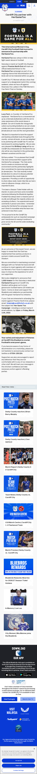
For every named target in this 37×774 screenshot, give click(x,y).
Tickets (11, 1)
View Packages (9, 699)
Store (26, 1)
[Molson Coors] (25, 719)
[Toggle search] (29, 5)
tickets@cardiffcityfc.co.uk (18, 303)
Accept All (18, 760)
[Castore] (25, 711)
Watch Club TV (28, 699)
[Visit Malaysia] (12, 711)
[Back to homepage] (4, 7)
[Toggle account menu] (34, 5)
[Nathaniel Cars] (12, 719)
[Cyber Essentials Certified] (18, 728)
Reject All (18, 765)
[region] (18, 760)
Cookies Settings (18, 770)
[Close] (34, 749)
